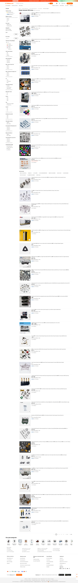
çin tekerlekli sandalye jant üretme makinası (45, 551)
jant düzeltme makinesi (26, 551)
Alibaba (20, 8)
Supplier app (37, 574)
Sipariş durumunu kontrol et (63, 561)
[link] (77, 574)
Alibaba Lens (12, 574)
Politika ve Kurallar (22, 566)
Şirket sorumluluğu (9, 561)
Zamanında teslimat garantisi (24, 561)
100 (67, 534)
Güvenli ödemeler (22, 558)
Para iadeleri (48, 563)
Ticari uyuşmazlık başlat (49, 561)
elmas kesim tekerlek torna (42, 549)
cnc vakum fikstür (10, 550)
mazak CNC (9, 548)
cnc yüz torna (24, 550)
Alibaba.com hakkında (10, 556)
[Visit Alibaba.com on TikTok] (69, 568)
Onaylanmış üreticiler (36, 559)
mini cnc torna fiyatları (10, 551)
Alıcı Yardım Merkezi (49, 558)
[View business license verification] (47, 581)
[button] (48, 3)
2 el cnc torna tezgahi (56, 550)
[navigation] (12, 272)
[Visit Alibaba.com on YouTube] (67, 568)
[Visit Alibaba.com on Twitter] (63, 568)
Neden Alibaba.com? (10, 558)
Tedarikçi (37, 16)
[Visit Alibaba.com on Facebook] (60, 568)
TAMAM (16, 34)
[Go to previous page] (54, 534)
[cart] (59, 3)
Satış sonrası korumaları (23, 563)
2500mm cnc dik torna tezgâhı (42, 548)
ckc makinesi (9, 549)
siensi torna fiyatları (41, 550)
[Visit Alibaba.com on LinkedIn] (62, 568)
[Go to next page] (69, 534)
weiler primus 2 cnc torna (26, 548)
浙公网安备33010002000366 (54, 581)
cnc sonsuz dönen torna (26, 549)
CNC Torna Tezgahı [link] (46, 8)
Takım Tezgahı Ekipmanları (33, 8)
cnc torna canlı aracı (56, 549)
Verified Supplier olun (63, 563)
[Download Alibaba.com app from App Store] (61, 575)
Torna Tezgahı (40, 8)
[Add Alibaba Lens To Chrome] (19, 575)
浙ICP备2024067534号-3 (62, 581)
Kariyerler (8, 563)
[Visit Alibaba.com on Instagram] (65, 568)
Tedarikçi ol (61, 558)
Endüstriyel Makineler (25, 8)
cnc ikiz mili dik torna (56, 548)
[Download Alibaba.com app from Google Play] (68, 575)
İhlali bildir (47, 566)
